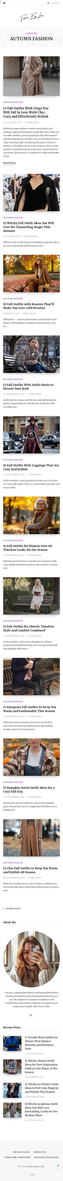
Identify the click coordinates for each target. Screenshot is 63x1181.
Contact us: (40, 1152)
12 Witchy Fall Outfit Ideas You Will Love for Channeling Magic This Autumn (28, 227)
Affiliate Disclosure (46, 1157)
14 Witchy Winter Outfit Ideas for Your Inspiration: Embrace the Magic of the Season (41, 1066)
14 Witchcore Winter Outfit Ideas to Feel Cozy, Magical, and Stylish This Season (42, 1088)
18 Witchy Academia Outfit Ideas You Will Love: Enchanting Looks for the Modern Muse (41, 1109)
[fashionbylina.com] (31, 16)
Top (32, 1175)
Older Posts (13, 908)
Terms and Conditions (18, 1157)
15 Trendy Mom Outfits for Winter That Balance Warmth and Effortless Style (41, 1043)
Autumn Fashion (13, 102)
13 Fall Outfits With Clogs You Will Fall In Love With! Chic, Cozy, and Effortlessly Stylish (25, 112)
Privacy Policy (21, 1152)
